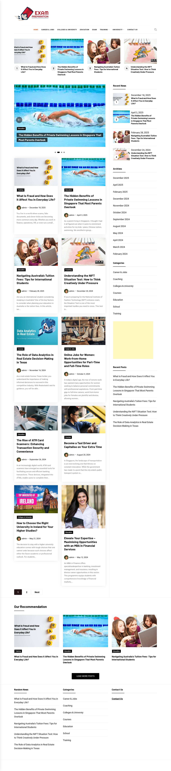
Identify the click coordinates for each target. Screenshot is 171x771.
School (116, 306)
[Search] (155, 29)
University (117, 30)
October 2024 (119, 212)
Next (37, 592)
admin (24, 208)
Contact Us (132, 30)
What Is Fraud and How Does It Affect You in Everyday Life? (33, 69)
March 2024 (119, 247)
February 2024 (120, 254)
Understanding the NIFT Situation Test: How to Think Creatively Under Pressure (143, 69)
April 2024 (118, 240)
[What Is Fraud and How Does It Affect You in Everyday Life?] (36, 631)
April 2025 (118, 184)
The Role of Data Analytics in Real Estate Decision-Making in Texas (35, 358)
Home (36, 30)
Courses (20, 349)
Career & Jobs (47, 30)
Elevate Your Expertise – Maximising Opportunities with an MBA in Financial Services (80, 543)
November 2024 (121, 205)
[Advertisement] (133, 340)
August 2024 (119, 226)
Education (84, 30)
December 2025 (121, 178)
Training (104, 30)
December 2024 (121, 198)
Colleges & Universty (67, 30)
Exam (94, 30)
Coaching (68, 270)
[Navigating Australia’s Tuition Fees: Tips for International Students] (134, 631)
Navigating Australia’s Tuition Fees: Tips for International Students (107, 69)
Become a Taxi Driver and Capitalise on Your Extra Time (83, 445)
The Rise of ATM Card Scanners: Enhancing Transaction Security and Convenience (33, 445)
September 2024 (121, 219)
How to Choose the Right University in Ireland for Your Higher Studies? (35, 526)
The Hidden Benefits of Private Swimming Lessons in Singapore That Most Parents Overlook (71, 71)
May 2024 (118, 233)
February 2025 (120, 191)
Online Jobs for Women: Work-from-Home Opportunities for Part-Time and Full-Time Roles (82, 360)
